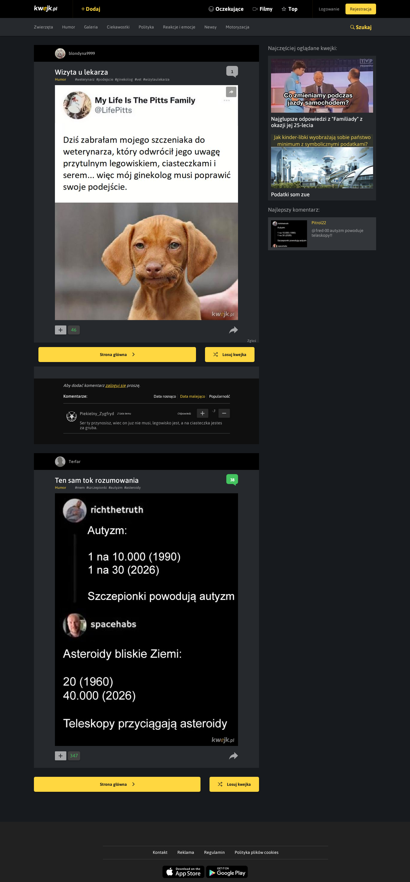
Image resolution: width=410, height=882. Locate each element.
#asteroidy (132, 488)
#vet (138, 79)
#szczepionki (96, 488)
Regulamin (214, 852)
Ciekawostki (118, 27)
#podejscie (104, 79)
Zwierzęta (43, 27)
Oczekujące (230, 9)
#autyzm (115, 488)
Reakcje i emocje (179, 27)
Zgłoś (251, 341)
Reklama (185, 852)
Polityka (146, 27)
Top (292, 9)
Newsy (210, 27)
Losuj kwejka (234, 354)
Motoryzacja (237, 27)
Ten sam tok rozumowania (97, 480)
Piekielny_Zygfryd (97, 413)
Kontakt (160, 852)
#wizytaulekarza (156, 79)
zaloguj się (115, 385)
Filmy (266, 9)
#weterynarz (85, 79)
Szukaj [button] (364, 27)
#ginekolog (124, 79)
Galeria (91, 27)
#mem (80, 488)
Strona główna (114, 354)
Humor (68, 27)
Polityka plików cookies (257, 852)
